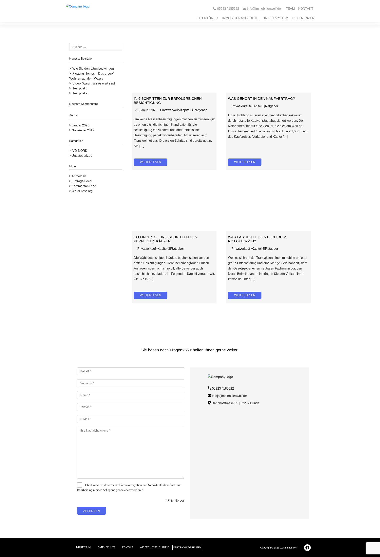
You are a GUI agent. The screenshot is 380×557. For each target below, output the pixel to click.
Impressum (83, 547)
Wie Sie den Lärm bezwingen (93, 68)
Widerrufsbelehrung (154, 547)
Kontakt (305, 8)
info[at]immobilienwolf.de (229, 396)
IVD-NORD (79, 150)
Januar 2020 (80, 125)
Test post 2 (79, 93)
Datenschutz (106, 547)
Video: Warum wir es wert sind (93, 83)
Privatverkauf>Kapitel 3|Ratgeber (183, 110)
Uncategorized (82, 155)
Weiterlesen (150, 162)
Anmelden (79, 176)
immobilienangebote (240, 18)
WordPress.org (82, 191)
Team (290, 8)
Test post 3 (79, 88)
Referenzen (303, 18)
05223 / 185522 (223, 388)
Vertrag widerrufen (187, 547)
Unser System (275, 18)
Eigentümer (207, 18)
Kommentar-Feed (84, 186)
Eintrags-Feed (82, 181)
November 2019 (83, 130)
